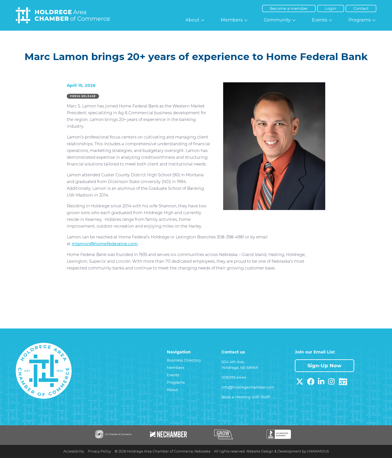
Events (319, 20)
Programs (359, 20)
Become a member (289, 8)
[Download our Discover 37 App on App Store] (342, 383)
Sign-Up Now (324, 366)
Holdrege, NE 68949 (240, 367)
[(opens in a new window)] (299, 383)
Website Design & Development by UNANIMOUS (287, 451)
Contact (361, 8)
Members (231, 20)
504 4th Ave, (233, 362)
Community (277, 20)
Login (330, 8)
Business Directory (184, 360)
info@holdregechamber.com (248, 387)
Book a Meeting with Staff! (246, 397)
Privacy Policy (99, 451)
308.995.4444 (234, 377)
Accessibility (73, 451)
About (192, 20)
